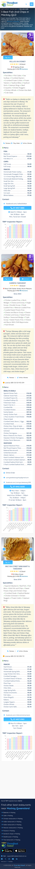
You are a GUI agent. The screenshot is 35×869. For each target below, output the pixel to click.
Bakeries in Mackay (9, 812)
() (22, 64)
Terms (10, 861)
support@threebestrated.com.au (16, 856)
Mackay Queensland (18, 808)
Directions (24, 69)
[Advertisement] (17, 781)
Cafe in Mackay (8, 815)
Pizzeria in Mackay (9, 831)
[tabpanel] (17, 45)
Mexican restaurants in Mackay (13, 828)
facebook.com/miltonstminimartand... (18, 715)
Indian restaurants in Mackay (12, 821)
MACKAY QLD (13, 9)
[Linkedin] (16, 859)
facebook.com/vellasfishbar (16, 204)
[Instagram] (9, 859)
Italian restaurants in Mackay (12, 825)
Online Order (10, 473)
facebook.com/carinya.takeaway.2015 (18, 482)
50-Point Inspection (13, 21)
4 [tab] (19, 274)
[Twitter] (5, 859)
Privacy (4, 861)
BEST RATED (4, 9)
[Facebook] (2, 859)
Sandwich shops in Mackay (11, 834)
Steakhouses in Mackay (10, 837)
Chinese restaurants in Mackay (13, 818)
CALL (8, 57)
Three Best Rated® (19, 865)
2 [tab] (16, 274)
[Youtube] (13, 859)
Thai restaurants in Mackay (11, 840)
